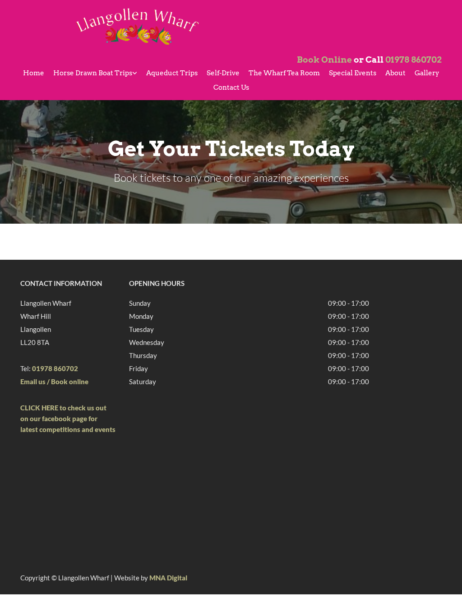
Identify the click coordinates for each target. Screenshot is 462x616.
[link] (95, 74)
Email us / (35, 381)
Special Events (352, 73)
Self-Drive (223, 73)
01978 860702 (413, 60)
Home (33, 73)
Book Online (324, 60)
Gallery (427, 73)
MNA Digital (168, 578)
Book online (69, 381)
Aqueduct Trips (172, 73)
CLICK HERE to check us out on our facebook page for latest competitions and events (68, 418)
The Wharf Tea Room (284, 73)
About (395, 73)
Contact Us (231, 87)
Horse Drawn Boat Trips (92, 73)
